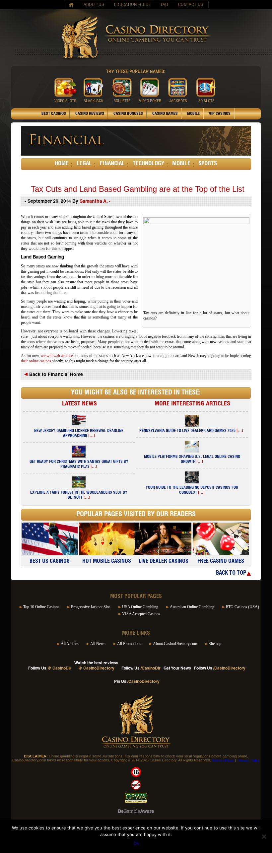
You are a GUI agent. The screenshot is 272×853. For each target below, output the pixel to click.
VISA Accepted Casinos (141, 614)
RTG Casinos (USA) (242, 607)
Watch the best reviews (96, 666)
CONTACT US (190, 5)
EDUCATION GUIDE (132, 5)
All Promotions (129, 644)
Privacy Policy (248, 760)
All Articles (70, 644)
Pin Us (137, 682)
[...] (91, 436)
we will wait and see (57, 355)
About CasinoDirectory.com (175, 644)
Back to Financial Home (55, 375)
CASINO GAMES (165, 114)
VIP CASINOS (220, 114)
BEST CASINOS (53, 114)
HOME (62, 164)
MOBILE (193, 114)
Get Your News (177, 669)
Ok (136, 843)
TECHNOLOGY (148, 164)
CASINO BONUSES (128, 114)
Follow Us (49, 669)
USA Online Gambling (140, 607)
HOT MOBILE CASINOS (106, 561)
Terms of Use (223, 760)
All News (97, 644)
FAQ (164, 5)
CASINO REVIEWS (89, 114)
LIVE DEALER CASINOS (163, 561)
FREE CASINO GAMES (220, 561)
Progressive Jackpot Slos (90, 607)
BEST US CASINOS (50, 561)
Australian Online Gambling (192, 607)
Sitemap (215, 644)
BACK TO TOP (231, 573)
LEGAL (84, 164)
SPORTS (207, 164)
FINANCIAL (112, 164)
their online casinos (36, 361)
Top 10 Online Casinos (41, 607)
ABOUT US (94, 5)
